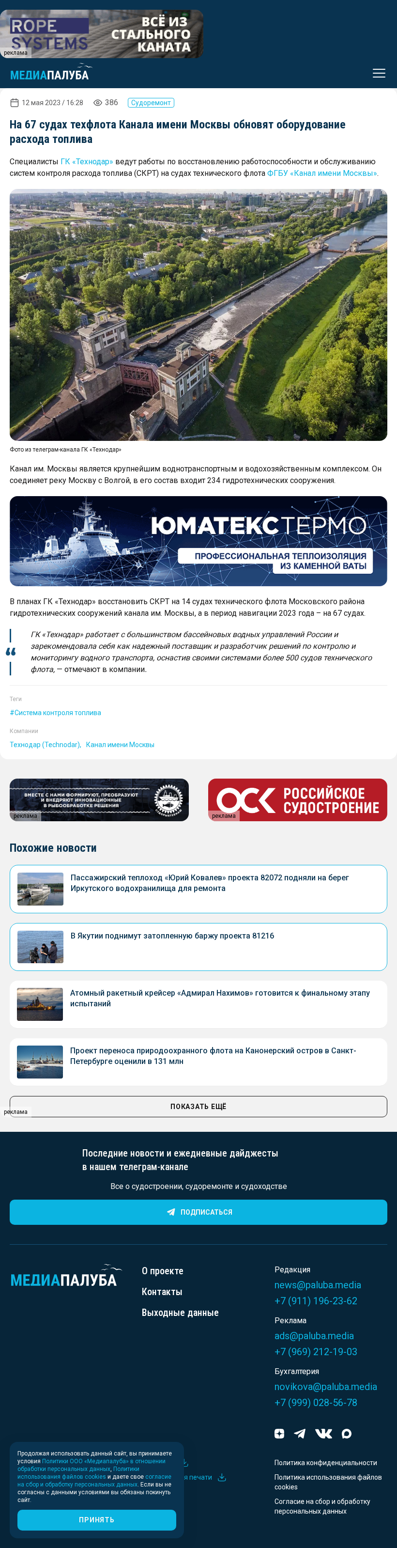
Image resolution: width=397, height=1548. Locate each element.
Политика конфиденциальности (326, 1463)
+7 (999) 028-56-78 (316, 1402)
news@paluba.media (318, 1285)
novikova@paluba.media (326, 1386)
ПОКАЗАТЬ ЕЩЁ (198, 1106)
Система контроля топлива (58, 713)
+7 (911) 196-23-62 (316, 1301)
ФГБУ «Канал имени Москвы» (322, 173)
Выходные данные (180, 1312)
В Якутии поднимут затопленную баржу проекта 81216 (172, 935)
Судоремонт (151, 103)
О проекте (162, 1271)
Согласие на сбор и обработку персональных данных (322, 1506)
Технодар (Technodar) (45, 745)
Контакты (162, 1292)
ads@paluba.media (314, 1336)
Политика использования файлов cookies (328, 1482)
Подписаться (206, 1212)
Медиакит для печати (177, 1477)
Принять (96, 1520)
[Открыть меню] (376, 73)
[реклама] (198, 541)
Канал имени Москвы (120, 745)
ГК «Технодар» (87, 161)
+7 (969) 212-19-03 (316, 1352)
